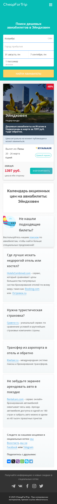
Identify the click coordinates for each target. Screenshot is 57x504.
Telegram (28, 447)
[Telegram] (31, 461)
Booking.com (32, 288)
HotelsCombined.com (19, 273)
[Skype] (26, 461)
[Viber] (18, 461)
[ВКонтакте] (9, 461)
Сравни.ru (13, 322)
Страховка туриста (37, 6)
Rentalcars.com (15, 399)
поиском (34, 237)
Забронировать (41, 170)
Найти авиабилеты (28, 73)
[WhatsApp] (22, 461)
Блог (28, 12)
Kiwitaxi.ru (13, 360)
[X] (13, 461)
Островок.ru (19, 293)
